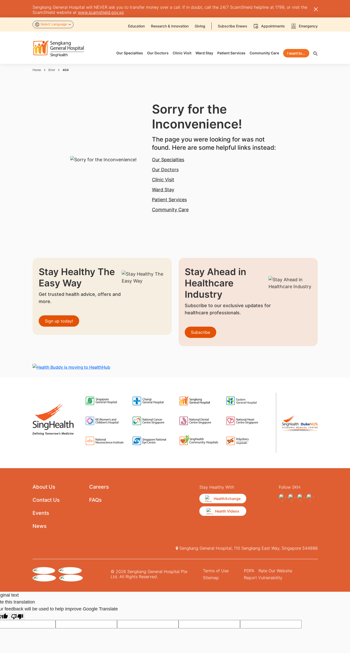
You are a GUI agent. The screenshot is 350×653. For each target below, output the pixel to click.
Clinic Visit (163, 179)
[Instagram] (291, 497)
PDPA (249, 570)
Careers (99, 487)
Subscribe (200, 332)
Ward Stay (163, 189)
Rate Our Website (275, 570)
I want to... (296, 53)
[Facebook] (282, 497)
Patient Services (169, 199)
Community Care (170, 209)
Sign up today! (59, 321)
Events (41, 513)
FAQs (95, 500)
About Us (44, 487)
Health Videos (227, 511)
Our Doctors (165, 169)
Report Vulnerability (263, 577)
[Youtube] (310, 497)
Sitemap (211, 577)
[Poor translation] (17, 616)
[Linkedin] (300, 497)
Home (37, 70)
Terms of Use (216, 570)
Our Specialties (168, 159)
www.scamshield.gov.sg (101, 12)
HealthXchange (227, 498)
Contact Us (46, 500)
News (40, 526)
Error (51, 70)
